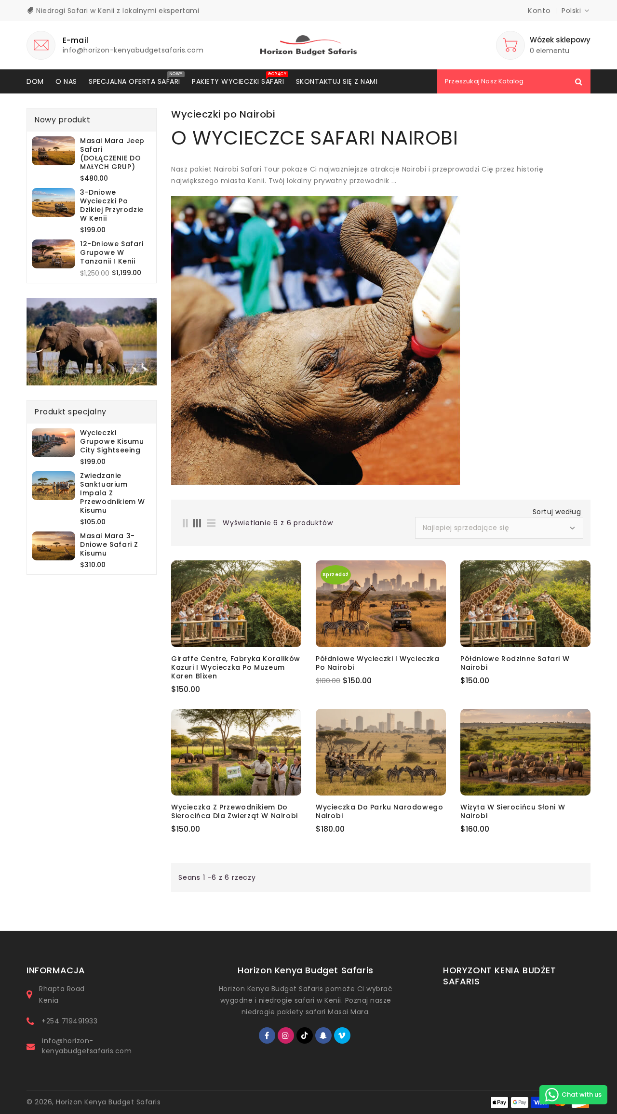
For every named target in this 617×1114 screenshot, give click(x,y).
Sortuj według (557, 511)
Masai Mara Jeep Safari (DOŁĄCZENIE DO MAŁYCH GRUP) (112, 153)
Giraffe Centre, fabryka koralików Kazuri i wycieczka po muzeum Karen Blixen (235, 667)
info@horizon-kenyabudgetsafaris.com (87, 1046)
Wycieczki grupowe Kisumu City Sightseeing (112, 441)
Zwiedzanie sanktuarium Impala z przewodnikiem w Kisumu (112, 493)
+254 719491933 (69, 1021)
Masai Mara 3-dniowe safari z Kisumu (109, 544)
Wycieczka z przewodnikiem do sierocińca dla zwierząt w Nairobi (234, 811)
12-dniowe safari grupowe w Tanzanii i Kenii (112, 252)
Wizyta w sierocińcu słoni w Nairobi (512, 811)
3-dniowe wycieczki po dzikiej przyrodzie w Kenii (112, 205)
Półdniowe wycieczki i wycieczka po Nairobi (378, 663)
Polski (571, 10)
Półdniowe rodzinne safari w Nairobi (514, 663)
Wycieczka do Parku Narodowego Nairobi (379, 811)
